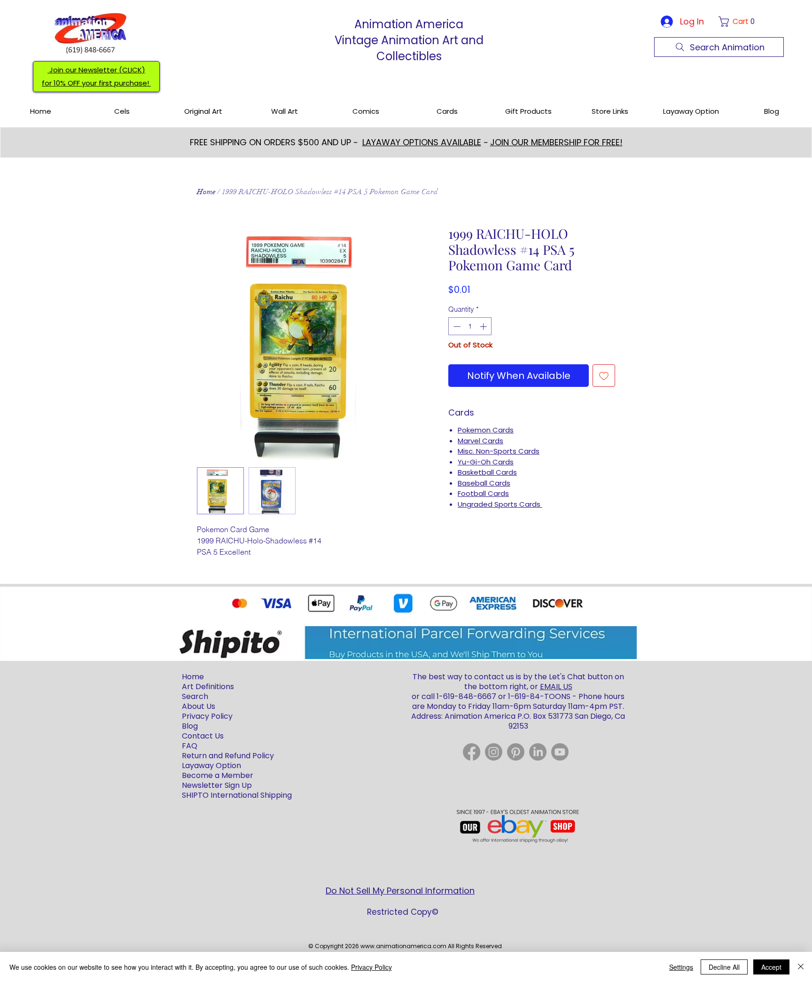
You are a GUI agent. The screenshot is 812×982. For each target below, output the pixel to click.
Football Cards (483, 493)
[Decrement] (456, 326)
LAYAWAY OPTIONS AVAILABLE (421, 142)
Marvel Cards (480, 441)
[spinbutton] (470, 326)
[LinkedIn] (538, 752)
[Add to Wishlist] (604, 375)
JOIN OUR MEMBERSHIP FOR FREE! (556, 142)
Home (206, 191)
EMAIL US (556, 686)
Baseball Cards (484, 483)
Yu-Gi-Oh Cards (486, 462)
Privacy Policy (371, 967)
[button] (738, 21)
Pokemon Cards (486, 430)
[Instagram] (493, 752)
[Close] (800, 966)
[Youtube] (560, 752)
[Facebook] (471, 752)
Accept (771, 967)
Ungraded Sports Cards (500, 504)
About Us (198, 706)
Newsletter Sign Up (217, 785)
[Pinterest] (515, 752)
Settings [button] (681, 967)
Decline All (724, 967)
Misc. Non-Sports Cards (498, 451)
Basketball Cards (487, 472)
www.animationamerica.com (403, 946)
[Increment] (484, 326)
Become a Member (217, 775)
